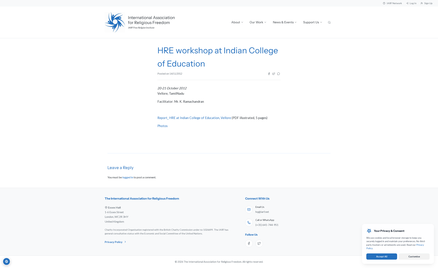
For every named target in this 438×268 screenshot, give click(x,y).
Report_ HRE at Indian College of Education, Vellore (194, 118)
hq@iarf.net (262, 211)
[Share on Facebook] (269, 74)
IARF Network (394, 3)
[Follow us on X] (259, 243)
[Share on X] (274, 74)
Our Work (256, 22)
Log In (413, 3)
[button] (6, 261)
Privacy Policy (114, 241)
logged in (127, 177)
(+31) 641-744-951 (266, 224)
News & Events (283, 22)
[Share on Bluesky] (278, 74)
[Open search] (329, 22)
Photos (162, 126)
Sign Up (428, 3)
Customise (414, 256)
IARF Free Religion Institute (141, 27)
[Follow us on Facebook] (249, 243)
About (235, 22)
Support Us (311, 22)
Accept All (381, 256)
